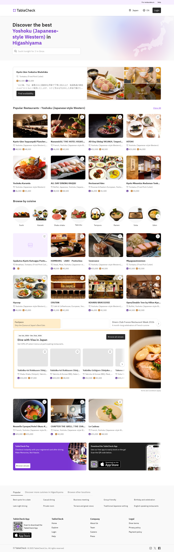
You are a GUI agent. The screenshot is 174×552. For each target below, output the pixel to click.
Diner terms (134, 523)
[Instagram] (150, 548)
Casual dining (49, 499)
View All (157, 108)
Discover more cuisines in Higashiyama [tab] (44, 492)
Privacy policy (135, 527)
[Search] (15, 51)
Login (156, 10)
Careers (93, 532)
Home (54, 523)
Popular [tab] (17, 492)
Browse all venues (116, 337)
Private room (48, 506)
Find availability (25, 93)
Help (159, 2)
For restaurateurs (148, 2)
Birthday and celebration (144, 499)
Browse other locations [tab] (79, 492)
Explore (55, 527)
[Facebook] (159, 548)
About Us (94, 523)
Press (92, 536)
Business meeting (81, 499)
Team (92, 527)
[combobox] (46, 51)
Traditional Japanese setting (116, 506)
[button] (31, 145)
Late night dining (20, 506)
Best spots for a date (22, 499)
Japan (135, 10)
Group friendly (110, 499)
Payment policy (135, 532)
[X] (155, 548)
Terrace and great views (84, 506)
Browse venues (22, 466)
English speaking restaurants (146, 506)
